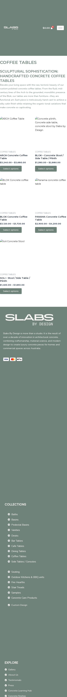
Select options (11, 168)
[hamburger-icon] (60, 28)
